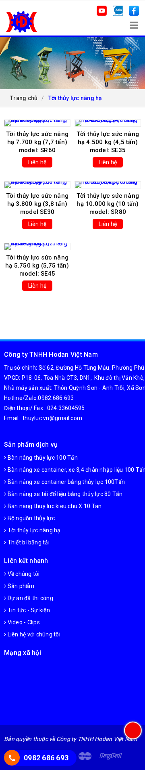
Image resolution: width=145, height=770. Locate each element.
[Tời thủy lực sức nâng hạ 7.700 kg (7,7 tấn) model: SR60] (37, 123)
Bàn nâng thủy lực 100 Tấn (42, 457)
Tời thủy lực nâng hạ (33, 530)
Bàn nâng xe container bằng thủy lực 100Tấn (65, 482)
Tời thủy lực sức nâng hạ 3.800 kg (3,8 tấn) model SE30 (37, 204)
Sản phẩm (20, 586)
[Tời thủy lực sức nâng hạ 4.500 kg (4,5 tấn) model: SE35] (108, 123)
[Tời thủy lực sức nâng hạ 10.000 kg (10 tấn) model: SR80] (108, 185)
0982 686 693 (46, 757)
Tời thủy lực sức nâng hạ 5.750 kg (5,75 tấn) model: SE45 (37, 265)
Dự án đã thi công (29, 598)
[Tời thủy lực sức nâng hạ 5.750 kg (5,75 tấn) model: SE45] (37, 246)
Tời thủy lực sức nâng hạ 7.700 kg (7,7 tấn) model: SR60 (37, 142)
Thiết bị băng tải (28, 542)
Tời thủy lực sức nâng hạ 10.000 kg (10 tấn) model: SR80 (108, 204)
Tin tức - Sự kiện (28, 610)
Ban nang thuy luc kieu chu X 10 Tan (54, 506)
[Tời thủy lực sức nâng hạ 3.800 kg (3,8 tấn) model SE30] (37, 185)
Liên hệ (37, 162)
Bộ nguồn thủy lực (30, 518)
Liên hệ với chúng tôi (33, 634)
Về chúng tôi (22, 574)
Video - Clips (23, 622)
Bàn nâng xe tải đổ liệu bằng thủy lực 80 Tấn (64, 494)
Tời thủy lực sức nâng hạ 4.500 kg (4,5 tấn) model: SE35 (108, 142)
